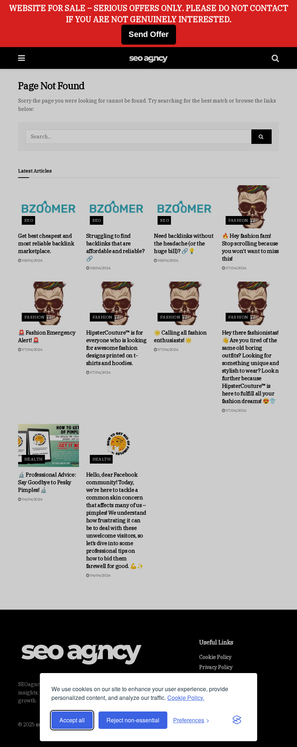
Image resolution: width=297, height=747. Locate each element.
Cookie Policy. (185, 697)
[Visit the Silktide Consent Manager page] (237, 720)
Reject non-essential (132, 720)
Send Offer (149, 34)
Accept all (72, 720)
